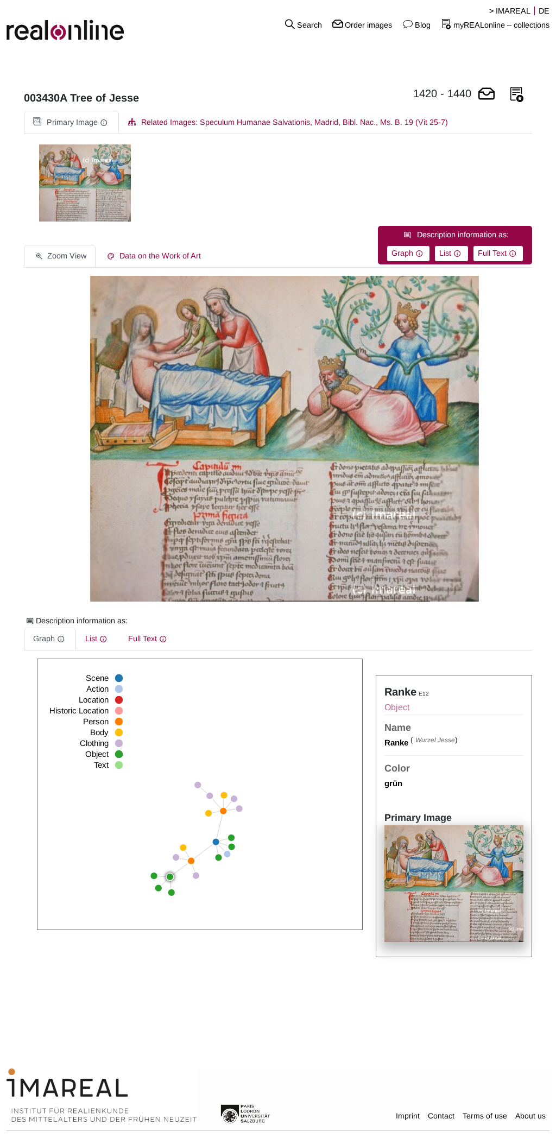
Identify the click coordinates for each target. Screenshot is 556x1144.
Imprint (408, 1115)
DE (544, 11)
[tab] (71, 122)
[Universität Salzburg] (245, 1113)
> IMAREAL (509, 11)
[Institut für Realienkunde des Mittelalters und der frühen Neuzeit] (102, 1095)
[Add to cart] (486, 95)
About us (530, 1115)
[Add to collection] (517, 95)
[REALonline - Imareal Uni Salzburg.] (93, 24)
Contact (441, 1115)
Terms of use (485, 1115)
